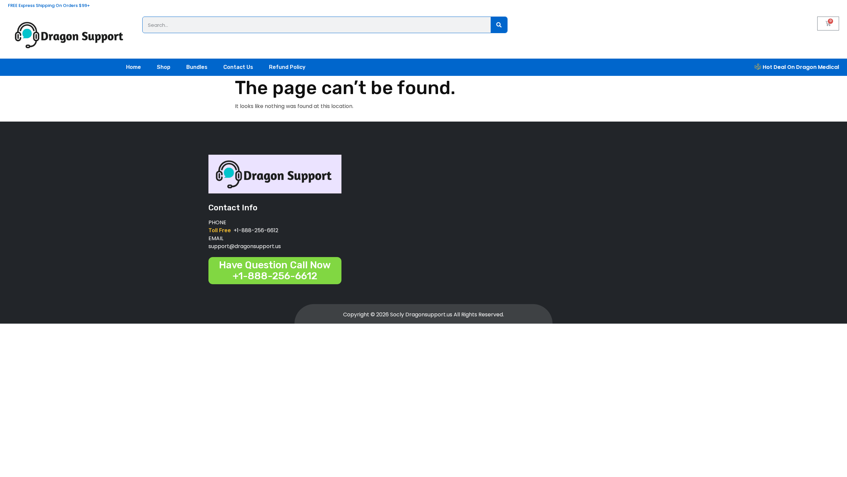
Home (133, 67)
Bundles (196, 67)
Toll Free (221, 230)
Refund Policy (287, 67)
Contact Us (238, 67)
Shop (163, 67)
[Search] (499, 25)
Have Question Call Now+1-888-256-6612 (275, 270)
